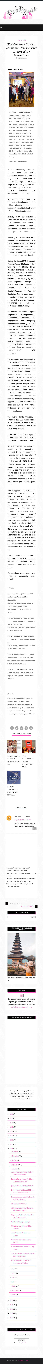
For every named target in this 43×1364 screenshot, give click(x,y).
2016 (11, 1305)
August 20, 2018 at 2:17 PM (22, 820)
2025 (11, 1118)
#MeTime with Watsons (19, 1204)
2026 (11, 1114)
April (13, 1282)
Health (23, 40)
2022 (11, 1131)
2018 (11, 1148)
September (15, 1165)
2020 (11, 1140)
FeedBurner (25, 1343)
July (13, 1269)
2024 (11, 1123)
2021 (11, 1135)
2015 (11, 1309)
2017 (11, 1300)
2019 (11, 1144)
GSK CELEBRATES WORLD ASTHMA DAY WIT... (28, 761)
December (15, 1152)
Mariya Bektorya (22, 817)
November (15, 1156)
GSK (19, 40)
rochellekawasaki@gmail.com (21, 1007)
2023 (11, 1127)
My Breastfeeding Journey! (20, 1222)
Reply (34, 829)
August (14, 1169)
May (13, 1277)
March (14, 1286)
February (15, 1290)
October (15, 1160)
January (14, 1295)
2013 (11, 1318)
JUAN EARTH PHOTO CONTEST (22, 1186)
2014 (11, 1313)
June (13, 1273)
